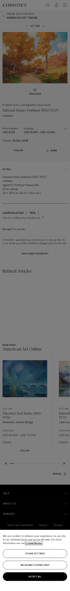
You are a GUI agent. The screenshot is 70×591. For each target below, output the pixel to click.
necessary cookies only (35, 565)
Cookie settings (35, 553)
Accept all (35, 576)
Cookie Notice (33, 543)
